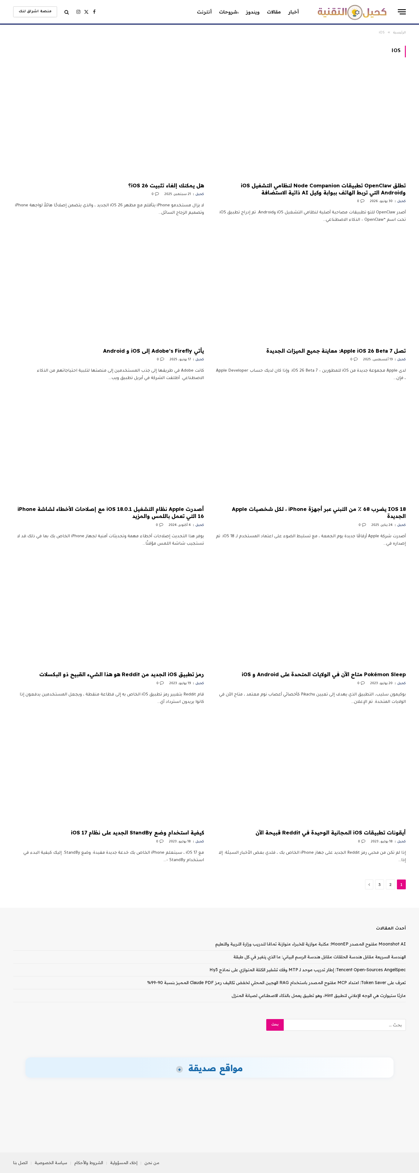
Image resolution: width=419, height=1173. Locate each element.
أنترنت (204, 12)
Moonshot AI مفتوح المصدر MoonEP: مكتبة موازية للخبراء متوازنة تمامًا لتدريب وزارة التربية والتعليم (310, 944)
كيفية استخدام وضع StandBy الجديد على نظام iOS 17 (137, 832)
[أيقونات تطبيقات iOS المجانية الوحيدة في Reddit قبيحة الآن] (310, 770)
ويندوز (252, 12)
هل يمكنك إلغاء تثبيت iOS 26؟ (166, 185)
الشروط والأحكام (88, 1162)
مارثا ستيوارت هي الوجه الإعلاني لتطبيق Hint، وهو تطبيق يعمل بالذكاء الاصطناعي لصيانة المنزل (319, 995)
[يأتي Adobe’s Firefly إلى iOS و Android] (108, 288)
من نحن (152, 1162)
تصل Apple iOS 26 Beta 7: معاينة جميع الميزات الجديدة (336, 350)
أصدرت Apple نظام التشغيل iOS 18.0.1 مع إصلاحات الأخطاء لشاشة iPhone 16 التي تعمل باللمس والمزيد (110, 512)
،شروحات (229, 12)
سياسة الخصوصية (51, 1162)
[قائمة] (402, 12)
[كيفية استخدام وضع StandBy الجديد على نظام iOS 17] (108, 770)
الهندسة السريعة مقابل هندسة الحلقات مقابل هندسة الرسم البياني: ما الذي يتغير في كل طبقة (319, 957)
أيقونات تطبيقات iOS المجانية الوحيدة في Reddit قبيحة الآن (331, 832)
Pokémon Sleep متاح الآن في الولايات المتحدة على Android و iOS (324, 674)
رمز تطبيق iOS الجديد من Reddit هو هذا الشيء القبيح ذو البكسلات (121, 674)
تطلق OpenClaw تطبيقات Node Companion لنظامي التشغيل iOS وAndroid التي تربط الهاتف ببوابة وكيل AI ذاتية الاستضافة (323, 189)
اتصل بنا (20, 1162)
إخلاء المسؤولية (123, 1162)
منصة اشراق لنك (35, 12)
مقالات (274, 12)
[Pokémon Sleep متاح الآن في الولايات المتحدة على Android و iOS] (310, 612)
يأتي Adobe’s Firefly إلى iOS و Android (153, 350)
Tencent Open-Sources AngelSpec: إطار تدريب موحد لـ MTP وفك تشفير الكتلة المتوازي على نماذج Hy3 (308, 969)
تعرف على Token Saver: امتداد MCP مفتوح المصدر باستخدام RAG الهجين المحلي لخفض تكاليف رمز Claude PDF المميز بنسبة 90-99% (276, 982)
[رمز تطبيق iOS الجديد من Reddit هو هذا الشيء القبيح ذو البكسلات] (108, 612)
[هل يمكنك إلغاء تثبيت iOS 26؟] (108, 123)
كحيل (401, 201)
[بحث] (66, 12)
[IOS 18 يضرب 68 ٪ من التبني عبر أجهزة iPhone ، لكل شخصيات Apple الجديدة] (310, 446)
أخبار (293, 12)
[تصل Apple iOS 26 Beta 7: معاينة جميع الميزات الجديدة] (310, 288)
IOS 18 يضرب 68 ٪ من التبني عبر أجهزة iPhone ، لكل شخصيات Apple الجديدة (319, 512)
